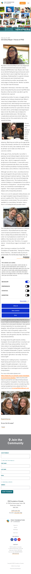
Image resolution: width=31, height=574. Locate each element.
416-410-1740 (18, 513)
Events (15, 527)
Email (2, 475)
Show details (23, 301)
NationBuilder (18, 568)
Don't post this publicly (8, 460)
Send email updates (7, 482)
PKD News (15, 529)
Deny (15, 315)
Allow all (15, 305)
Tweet (3, 427)
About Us (15, 525)
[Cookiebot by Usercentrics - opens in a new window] (23, 258)
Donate (22, 3)
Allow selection (15, 310)
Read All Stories (5, 419)
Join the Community (15, 441)
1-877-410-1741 (15, 510)
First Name (3, 463)
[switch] (27, 286)
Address (3, 484)
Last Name (3, 469)
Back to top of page (16, 565)
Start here (15, 532)
